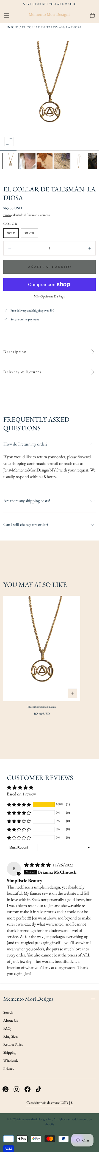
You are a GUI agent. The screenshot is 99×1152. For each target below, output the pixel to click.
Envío (7, 215)
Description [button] (15, 351)
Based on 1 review (21, 794)
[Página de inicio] (49, 15)
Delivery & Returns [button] (22, 372)
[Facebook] (27, 1089)
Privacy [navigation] (8, 1068)
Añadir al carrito (49, 267)
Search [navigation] (8, 1012)
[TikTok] (38, 1089)
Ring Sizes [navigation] (10, 1036)
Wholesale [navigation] (10, 1060)
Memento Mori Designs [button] (28, 998)
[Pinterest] (5, 1089)
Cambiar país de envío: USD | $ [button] (49, 1102)
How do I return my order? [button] (25, 444)
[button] (6, 15)
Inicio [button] (12, 27)
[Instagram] (16, 1089)
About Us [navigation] (10, 1020)
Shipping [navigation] (9, 1052)
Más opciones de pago (49, 296)
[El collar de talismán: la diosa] (41, 648)
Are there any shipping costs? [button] (26, 500)
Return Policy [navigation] (13, 1044)
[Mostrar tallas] (72, 693)
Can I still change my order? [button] (25, 524)
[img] (37, 865)
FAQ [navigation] (7, 1028)
